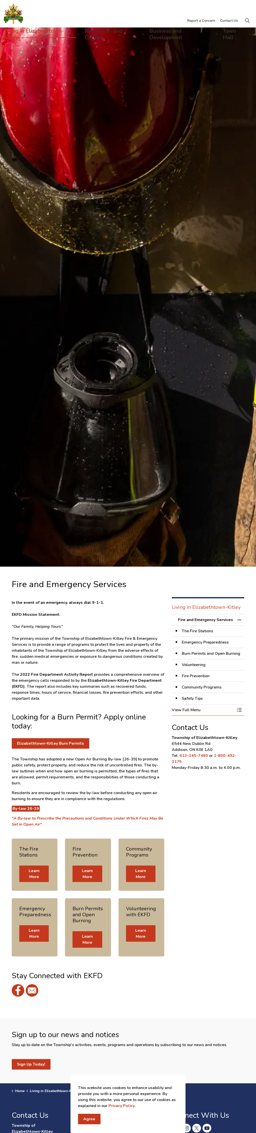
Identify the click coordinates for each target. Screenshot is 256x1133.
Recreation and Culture (103, 34)
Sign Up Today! (31, 1064)
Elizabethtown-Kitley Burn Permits (50, 743)
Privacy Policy (121, 1106)
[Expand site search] (247, 20)
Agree (89, 1119)
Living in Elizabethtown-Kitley (34, 34)
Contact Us (229, 20)
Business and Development (165, 34)
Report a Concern (201, 20)
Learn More (34, 874)
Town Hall (229, 34)
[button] (203, 709)
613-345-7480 (194, 755)
